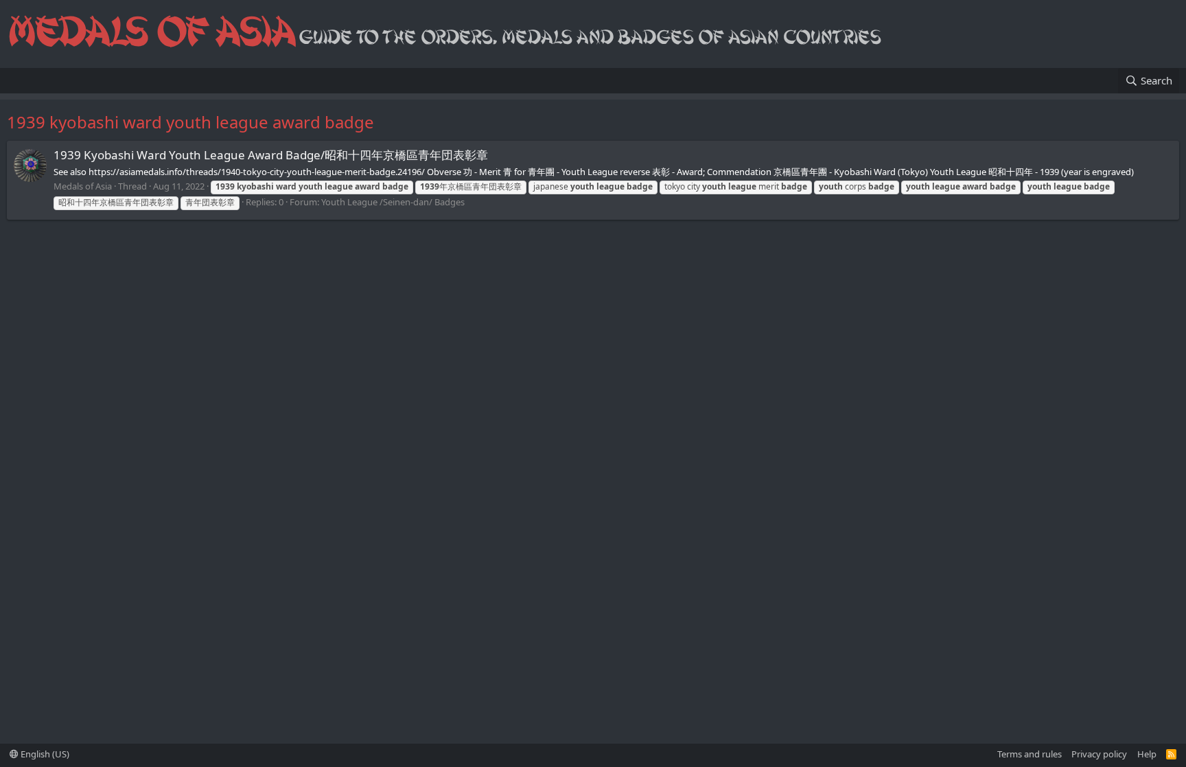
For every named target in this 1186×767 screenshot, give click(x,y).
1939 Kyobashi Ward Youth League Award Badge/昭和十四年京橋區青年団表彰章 (271, 155)
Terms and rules (1029, 754)
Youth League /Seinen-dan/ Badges (393, 202)
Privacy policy (1099, 754)
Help (1146, 754)
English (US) (44, 754)
